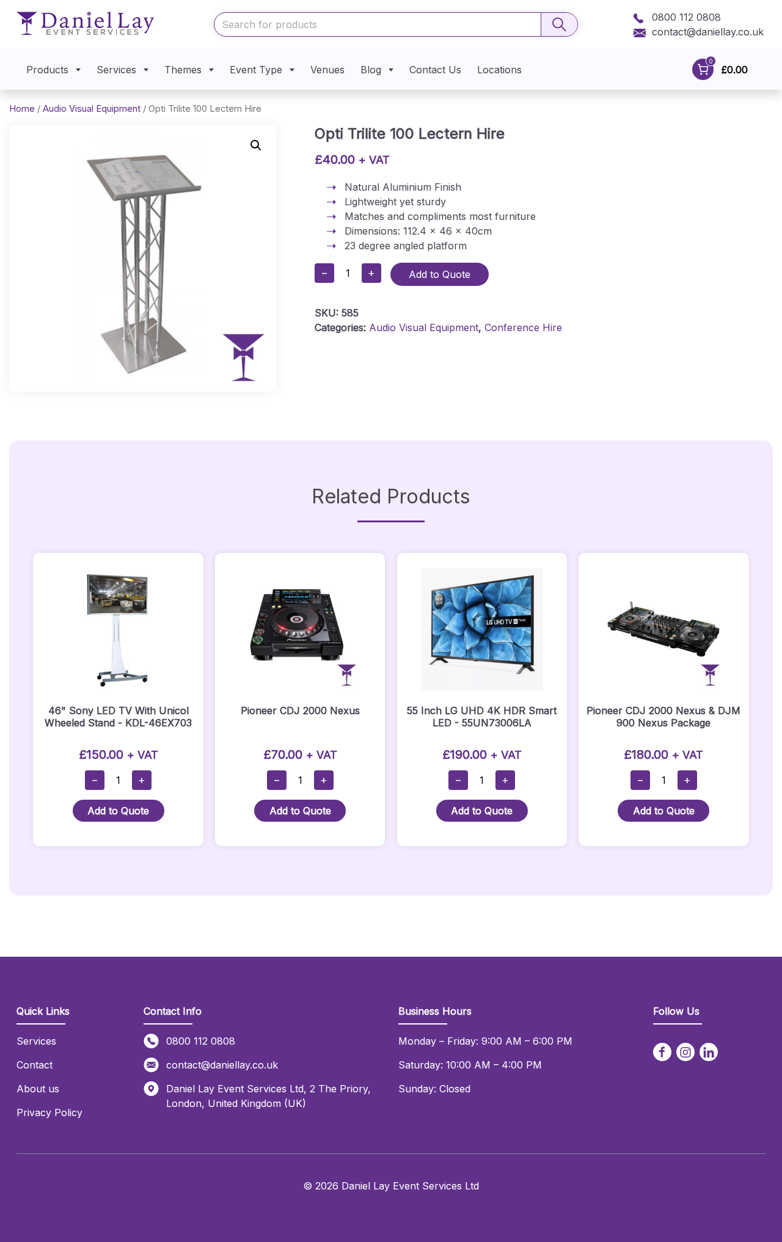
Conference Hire (523, 327)
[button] (256, 145)
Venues (327, 70)
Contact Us (435, 70)
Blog (370, 70)
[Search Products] (559, 24)
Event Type (256, 70)
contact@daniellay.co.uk (708, 32)
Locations (499, 70)
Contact (34, 1065)
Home (22, 108)
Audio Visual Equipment (92, 108)
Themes (183, 70)
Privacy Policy (49, 1112)
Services (116, 70)
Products (47, 70)
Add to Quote (439, 274)
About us (37, 1089)
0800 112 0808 (685, 17)
